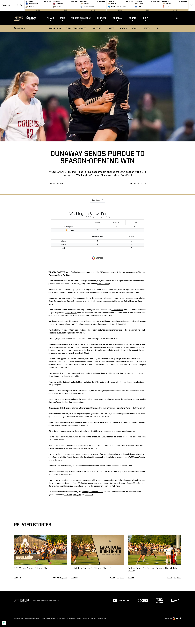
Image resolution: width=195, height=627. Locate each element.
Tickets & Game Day (81, 18)
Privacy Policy (18, 618)
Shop (145, 18)
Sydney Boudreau (74, 301)
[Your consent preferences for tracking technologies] (4, 623)
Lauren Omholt (117, 310)
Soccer (17, 578)
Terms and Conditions (48, 618)
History (146, 28)
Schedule (97, 28)
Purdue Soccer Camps (76, 28)
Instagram (77, 495)
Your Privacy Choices (74, 618)
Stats (122, 28)
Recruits (102, 18)
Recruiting (54, 28)
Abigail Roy (71, 457)
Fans (62, 18)
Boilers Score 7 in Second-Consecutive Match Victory (152, 569)
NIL (158, 28)
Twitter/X (68, 495)
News (134, 28)
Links (38, 10)
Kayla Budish (65, 382)
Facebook (89, 495)
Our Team (117, 18)
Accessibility (102, 618)
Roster (110, 28)
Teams (50, 18)
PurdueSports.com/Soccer (92, 492)
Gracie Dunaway (103, 284)
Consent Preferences (32, 618)
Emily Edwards (71, 313)
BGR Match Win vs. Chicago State (32, 568)
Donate (132, 18)
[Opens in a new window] (122, 600)
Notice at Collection (89, 618)
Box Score (96, 200)
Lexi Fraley (111, 454)
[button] (21, 5)
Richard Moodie (57, 321)
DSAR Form (61, 618)
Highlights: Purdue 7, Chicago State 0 (91, 568)
